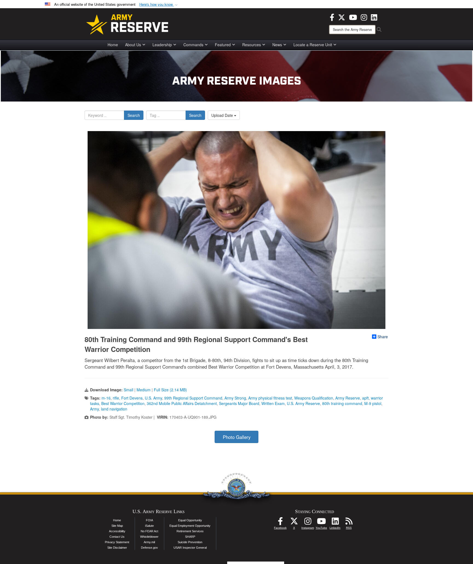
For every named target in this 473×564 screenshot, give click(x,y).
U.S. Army (153, 398)
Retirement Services (190, 531)
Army (94, 409)
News (277, 44)
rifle (116, 398)
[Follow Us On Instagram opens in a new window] (308, 522)
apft (365, 398)
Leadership (162, 44)
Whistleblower (149, 536)
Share (382, 336)
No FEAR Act (149, 531)
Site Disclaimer (117, 547)
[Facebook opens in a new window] (332, 16)
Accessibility (117, 531)
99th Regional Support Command (193, 398)
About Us (133, 44)
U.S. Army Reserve (303, 403)
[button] (159, 4)
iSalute (149, 525)
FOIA (149, 520)
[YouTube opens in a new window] (353, 16)
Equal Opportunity (190, 520)
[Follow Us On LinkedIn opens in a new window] (335, 522)
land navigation (114, 409)
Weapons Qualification (313, 398)
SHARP (190, 536)
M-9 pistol (372, 403)
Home (113, 44)
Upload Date (222, 115)
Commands (193, 44)
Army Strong (235, 398)
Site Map (117, 525)
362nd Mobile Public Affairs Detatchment (182, 403)
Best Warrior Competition (123, 403)
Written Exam (273, 403)
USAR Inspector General (190, 547)
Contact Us (117, 536)
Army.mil (149, 542)
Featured (223, 44)
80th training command (342, 403)
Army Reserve (347, 398)
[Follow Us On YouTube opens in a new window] (321, 522)
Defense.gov (149, 547)
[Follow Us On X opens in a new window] (294, 522)
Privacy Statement (117, 542)
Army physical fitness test (270, 398)
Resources (251, 44)
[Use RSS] (349, 522)
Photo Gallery (236, 437)
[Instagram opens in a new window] (364, 16)
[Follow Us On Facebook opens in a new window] (280, 522)
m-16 (106, 398)
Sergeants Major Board (239, 403)
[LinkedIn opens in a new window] (374, 16)
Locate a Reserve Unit (312, 44)
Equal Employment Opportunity (189, 525)
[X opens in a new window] (341, 16)
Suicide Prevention (190, 542)
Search (134, 115)
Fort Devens (132, 398)
